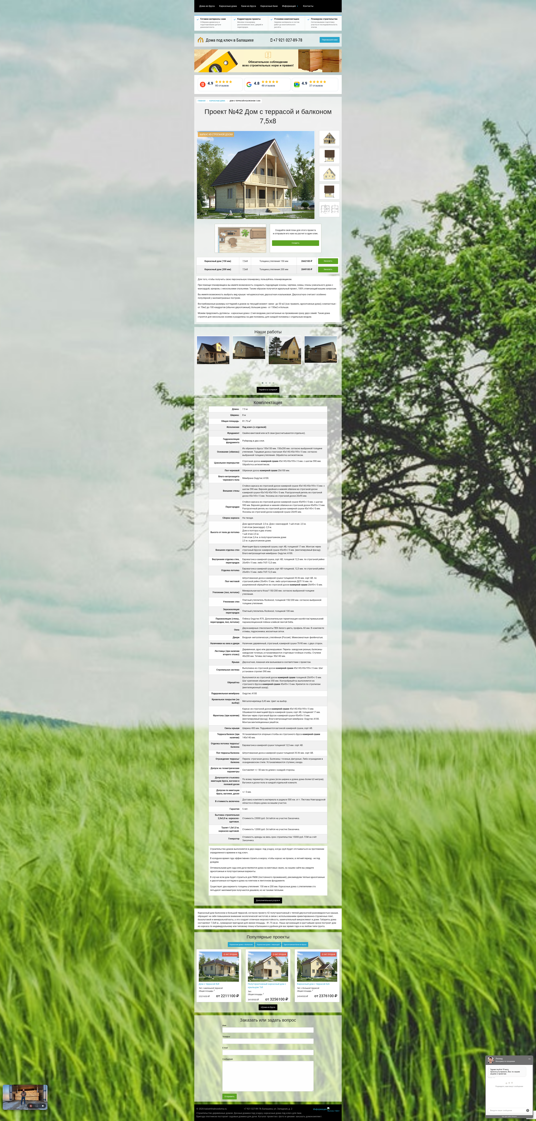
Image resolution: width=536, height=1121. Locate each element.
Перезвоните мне (330, 40)
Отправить (229, 1096)
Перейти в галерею (268, 390)
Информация (289, 6)
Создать (295, 243)
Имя (224, 1025)
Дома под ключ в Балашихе (229, 40)
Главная (201, 101)
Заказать (328, 261)
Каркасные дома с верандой (268, 945)
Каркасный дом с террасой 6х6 (313, 984)
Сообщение (227, 1059)
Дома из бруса (207, 6)
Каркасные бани (269, 6)
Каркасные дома (228, 6)
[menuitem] (207, 6)
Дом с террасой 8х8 (209, 984)
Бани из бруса (248, 6)
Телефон (226, 1037)
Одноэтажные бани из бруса (295, 945)
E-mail (225, 1048)
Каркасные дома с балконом (241, 945)
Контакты (308, 6)
